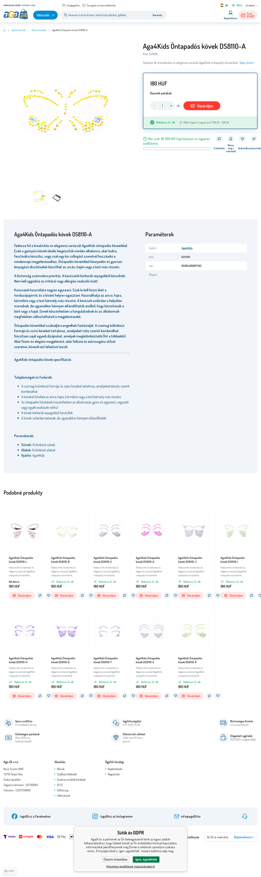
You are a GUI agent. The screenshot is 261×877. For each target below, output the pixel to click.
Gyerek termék (19, 30)
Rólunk (60, 769)
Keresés (157, 15)
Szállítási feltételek (67, 774)
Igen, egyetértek (146, 859)
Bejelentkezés (115, 769)
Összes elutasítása (115, 859)
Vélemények (63, 795)
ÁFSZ (60, 785)
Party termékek (39, 30)
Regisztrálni (114, 774)
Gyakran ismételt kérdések (71, 779)
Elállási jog (62, 790)
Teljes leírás (246, 63)
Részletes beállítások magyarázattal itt (130, 866)
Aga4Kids (186, 248)
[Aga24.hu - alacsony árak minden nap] (5, 30)
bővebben (250, 5)
